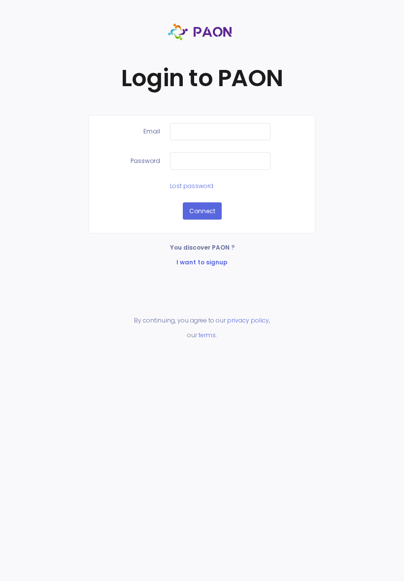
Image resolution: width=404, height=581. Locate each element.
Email (151, 131)
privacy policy (248, 320)
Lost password (191, 186)
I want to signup (202, 262)
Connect (202, 211)
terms (207, 335)
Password (145, 161)
